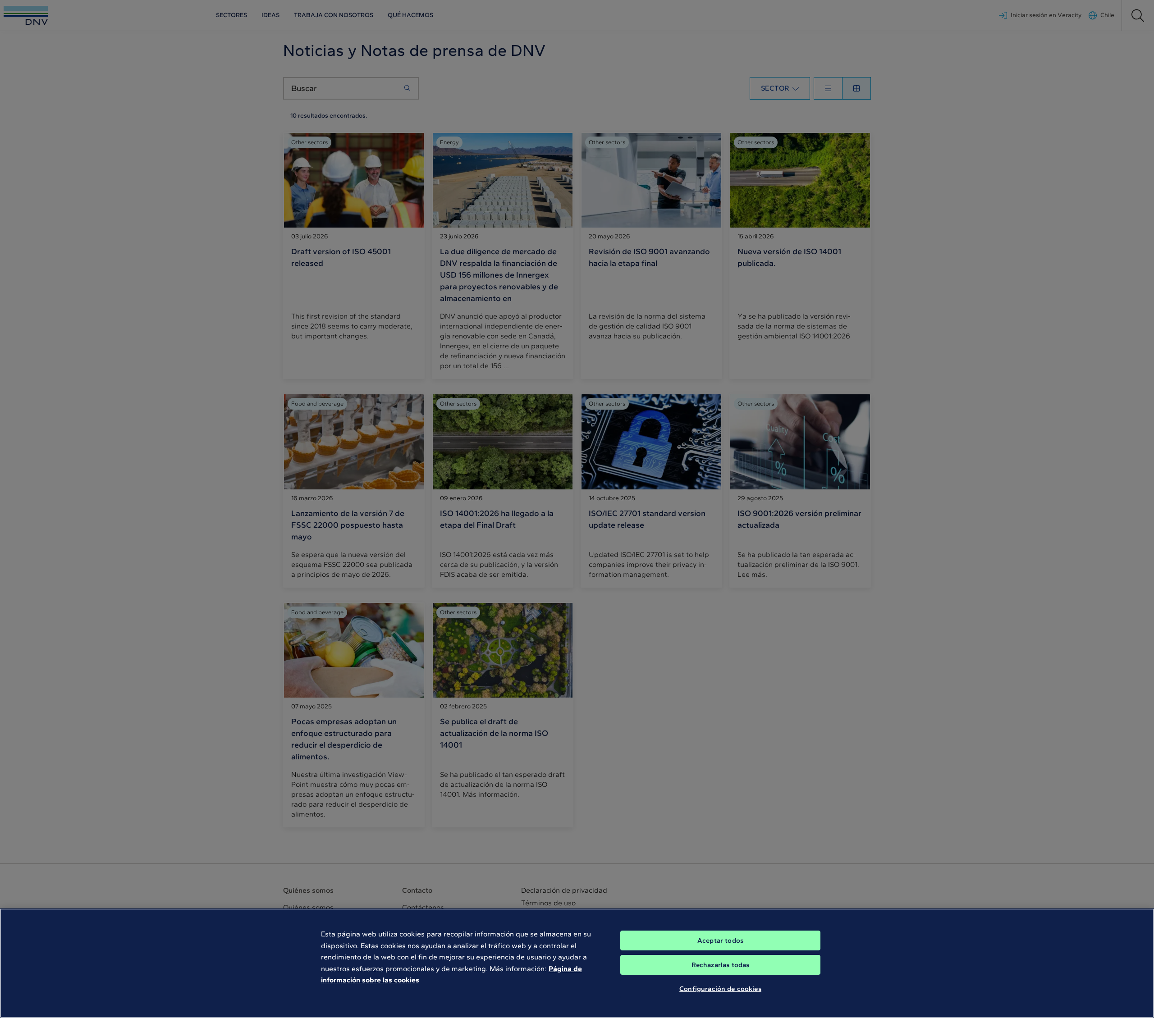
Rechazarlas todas (720, 965)
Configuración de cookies (720, 989)
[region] (577, 963)
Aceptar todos (720, 940)
